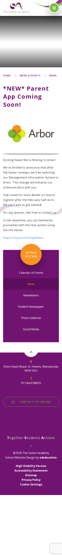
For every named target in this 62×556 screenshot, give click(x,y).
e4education (48, 457)
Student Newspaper (31, 306)
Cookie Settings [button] (31, 484)
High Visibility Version (31, 466)
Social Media (31, 329)
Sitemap (31, 475)
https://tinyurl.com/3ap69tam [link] (23, 238)
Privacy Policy (31, 480)
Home (7, 75)
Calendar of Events (31, 273)
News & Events (30, 75)
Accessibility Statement (31, 470)
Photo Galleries (31, 318)
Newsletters (31, 295)
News (53, 75)
